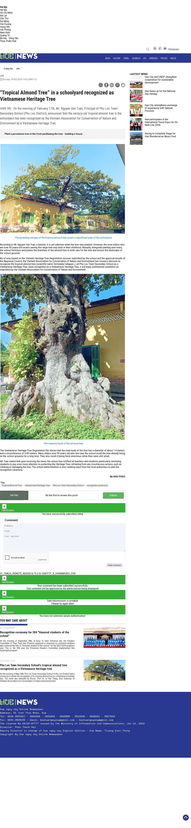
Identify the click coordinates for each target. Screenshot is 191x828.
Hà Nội (3, 9)
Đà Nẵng (4, 21)
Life (144, 58)
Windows (153, 58)
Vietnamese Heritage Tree (37, 485)
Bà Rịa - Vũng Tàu (9, 38)
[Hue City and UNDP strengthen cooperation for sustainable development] (136, 82)
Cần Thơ (4, 18)
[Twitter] (123, 85)
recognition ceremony (97, 485)
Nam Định (5, 32)
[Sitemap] (155, 49)
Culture (116, 58)
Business (136, 58)
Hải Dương (5, 24)
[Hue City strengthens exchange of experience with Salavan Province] (136, 110)
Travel (126, 58)
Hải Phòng (5, 29)
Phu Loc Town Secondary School (68, 485)
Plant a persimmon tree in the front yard (26, 134)
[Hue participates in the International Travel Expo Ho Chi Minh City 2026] (136, 124)
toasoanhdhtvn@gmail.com (26, 3)
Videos (173, 58)
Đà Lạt (3, 15)
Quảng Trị (5, 35)
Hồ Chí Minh (6, 12)
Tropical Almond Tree (12, 485)
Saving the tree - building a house (64, 134)
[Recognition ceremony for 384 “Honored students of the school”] (104, 640)
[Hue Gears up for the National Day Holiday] (136, 96)
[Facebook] (160, 49)
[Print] (100, 85)
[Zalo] (112, 85)
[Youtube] (165, 49)
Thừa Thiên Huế (8, 41)
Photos (164, 58)
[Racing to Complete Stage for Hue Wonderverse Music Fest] (136, 138)
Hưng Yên (5, 26)
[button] (72, 741)
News (107, 58)
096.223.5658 (6, 3)
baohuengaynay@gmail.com (57, 720)
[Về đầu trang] (186, 818)
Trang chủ (8, 68)
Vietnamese (173, 49)
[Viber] (117, 85)
